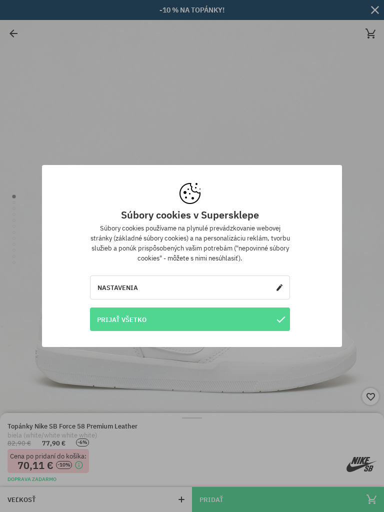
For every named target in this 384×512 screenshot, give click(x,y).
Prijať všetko (121, 319)
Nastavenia (118, 287)
